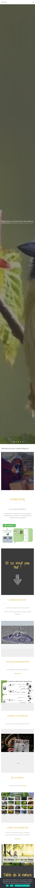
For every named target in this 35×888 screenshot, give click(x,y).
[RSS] (21, 441)
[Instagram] (16, 441)
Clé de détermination (17, 662)
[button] (17, 635)
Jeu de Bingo (17, 778)
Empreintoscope (17, 600)
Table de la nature (17, 874)
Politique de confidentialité (22, 885)
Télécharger (17, 673)
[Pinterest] (18, 441)
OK (7, 885)
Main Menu (4, 2)
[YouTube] (14, 441)
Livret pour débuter (17, 828)
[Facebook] (12, 441)
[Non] (33, 883)
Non (11, 885)
